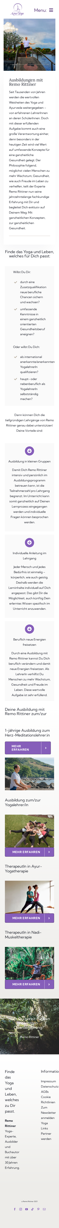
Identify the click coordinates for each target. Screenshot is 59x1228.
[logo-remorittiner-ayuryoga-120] (17, 3)
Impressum (48, 1081)
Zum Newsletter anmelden (48, 1113)
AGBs (45, 1092)
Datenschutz (50, 1086)
